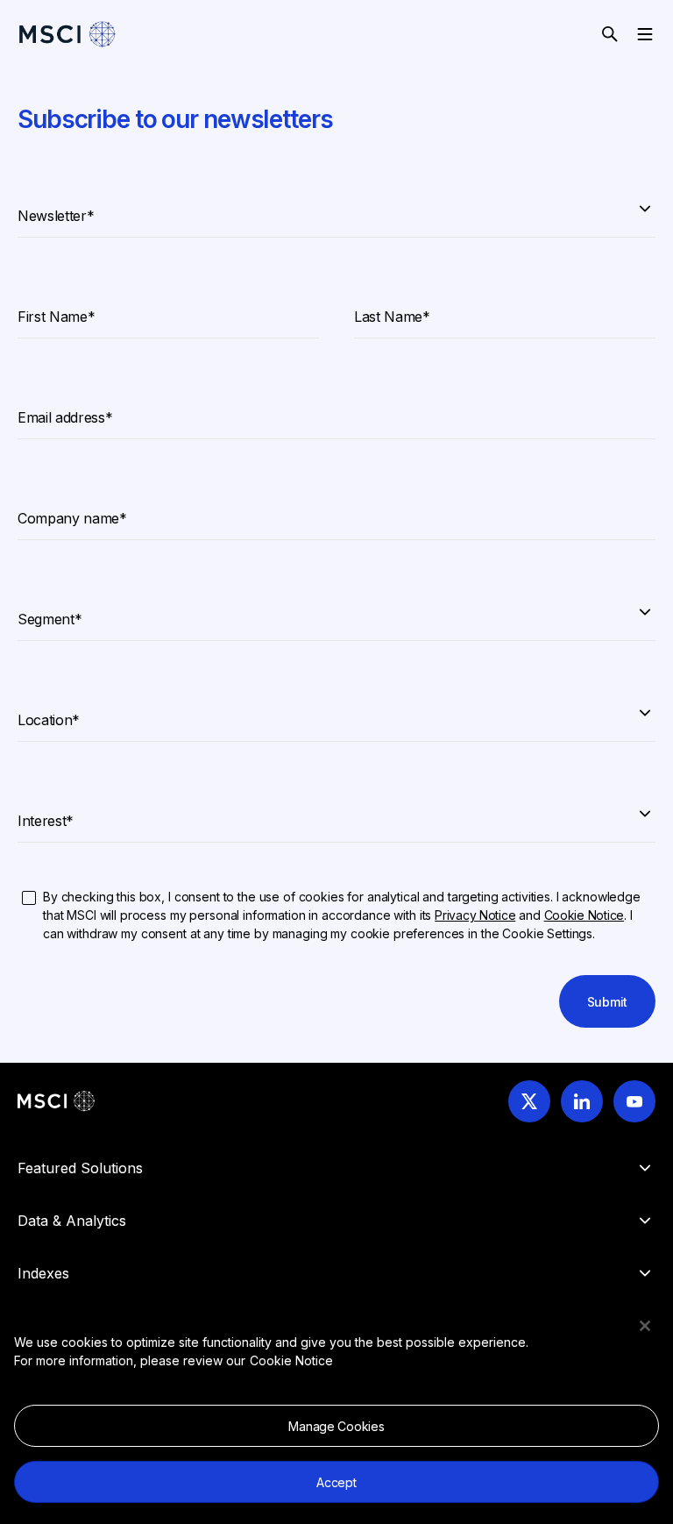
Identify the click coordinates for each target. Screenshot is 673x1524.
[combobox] (336, 207)
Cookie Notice (291, 1360)
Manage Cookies (336, 1426)
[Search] (609, 34)
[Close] (645, 1326)
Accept (336, 1482)
